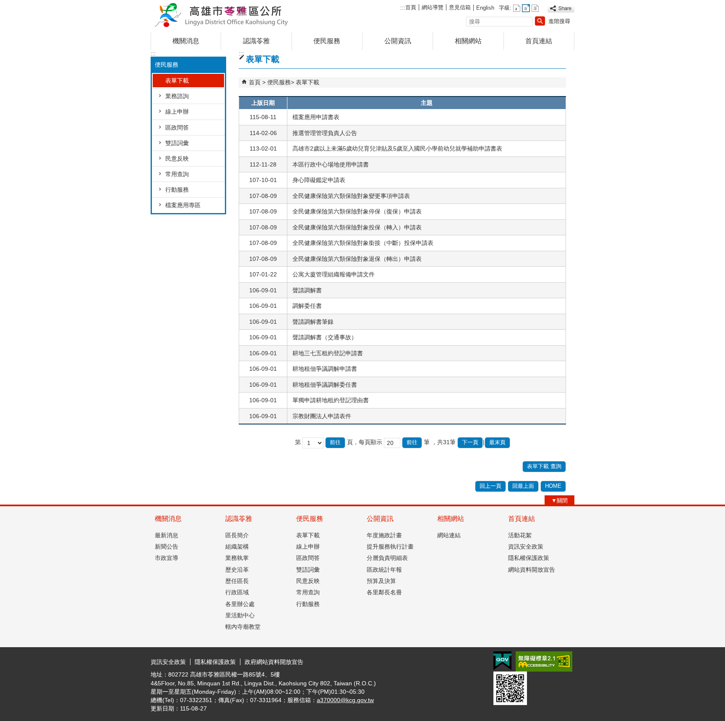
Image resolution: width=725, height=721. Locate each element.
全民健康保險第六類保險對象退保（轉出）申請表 (357, 258)
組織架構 (237, 546)
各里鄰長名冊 (384, 592)
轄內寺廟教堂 (243, 626)
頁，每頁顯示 (364, 442)
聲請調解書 (307, 290)
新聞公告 (166, 546)
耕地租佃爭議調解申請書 (324, 368)
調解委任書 (307, 305)
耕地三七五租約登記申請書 (327, 353)
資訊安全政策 (525, 546)
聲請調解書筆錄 (313, 321)
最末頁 (497, 442)
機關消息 (185, 40)
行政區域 (237, 592)
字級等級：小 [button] (516, 8)
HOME (553, 486)
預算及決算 (381, 581)
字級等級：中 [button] (526, 8)
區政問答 (177, 127)
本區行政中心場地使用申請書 (330, 164)
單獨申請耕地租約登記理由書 (330, 400)
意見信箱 (460, 7)
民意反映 (177, 158)
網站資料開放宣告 (531, 569)
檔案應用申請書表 (315, 117)
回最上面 (523, 486)
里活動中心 (240, 615)
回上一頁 (490, 486)
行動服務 (177, 189)
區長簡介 (237, 535)
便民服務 (326, 40)
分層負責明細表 (387, 557)
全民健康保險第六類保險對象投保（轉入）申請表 (357, 227)
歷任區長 (237, 581)
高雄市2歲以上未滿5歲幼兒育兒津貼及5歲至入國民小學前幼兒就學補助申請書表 (397, 148)
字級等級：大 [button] (535, 8)
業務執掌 (237, 557)
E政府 (502, 660)
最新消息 (166, 535)
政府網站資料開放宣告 (274, 662)
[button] (540, 21)
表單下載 (177, 80)
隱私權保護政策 (528, 557)
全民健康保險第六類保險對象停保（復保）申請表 (357, 211)
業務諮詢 (177, 96)
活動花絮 (520, 535)
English (485, 8)
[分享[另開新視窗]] (561, 9)
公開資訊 (397, 40)
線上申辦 (177, 111)
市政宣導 (166, 557)
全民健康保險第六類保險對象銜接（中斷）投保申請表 (362, 242)
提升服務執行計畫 (390, 546)
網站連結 (449, 535)
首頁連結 (538, 40)
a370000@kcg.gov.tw (345, 700)
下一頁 (470, 442)
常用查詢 (177, 174)
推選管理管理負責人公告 (324, 133)
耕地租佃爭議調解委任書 (324, 384)
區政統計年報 (384, 569)
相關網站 (468, 40)
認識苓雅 (256, 40)
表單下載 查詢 (544, 466)
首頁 (410, 7)
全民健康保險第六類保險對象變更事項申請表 (351, 196)
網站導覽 (432, 7)
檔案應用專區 (183, 205)
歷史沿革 (237, 569)
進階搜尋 (559, 21)
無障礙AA (544, 661)
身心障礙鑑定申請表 (318, 180)
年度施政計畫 (384, 535)
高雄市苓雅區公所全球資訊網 (221, 14)
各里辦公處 (240, 604)
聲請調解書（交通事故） (324, 337)
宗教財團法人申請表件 (321, 416)
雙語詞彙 (177, 143)
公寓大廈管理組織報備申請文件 (333, 274)
